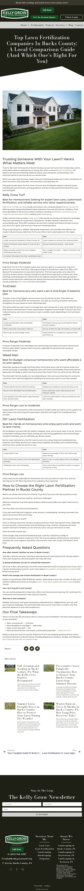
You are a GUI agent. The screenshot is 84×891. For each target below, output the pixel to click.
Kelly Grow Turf (9, 207)
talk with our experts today (26, 639)
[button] (26, 648)
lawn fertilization (65, 170)
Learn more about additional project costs (55, 582)
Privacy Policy (38, 886)
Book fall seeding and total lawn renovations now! (42, 2)
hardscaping (46, 214)
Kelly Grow (33, 218)
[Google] (23, 869)
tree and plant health (20, 214)
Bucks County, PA (70, 207)
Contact (79, 25)
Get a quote (23, 282)
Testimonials (37, 25)
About (23, 25)
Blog (70, 25)
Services (60, 25)
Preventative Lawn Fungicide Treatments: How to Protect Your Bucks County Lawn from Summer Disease (67, 674)
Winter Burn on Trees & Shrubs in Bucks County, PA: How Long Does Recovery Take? (67, 709)
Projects (49, 25)
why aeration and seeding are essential (61, 569)
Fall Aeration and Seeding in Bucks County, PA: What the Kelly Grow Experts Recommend (28, 673)
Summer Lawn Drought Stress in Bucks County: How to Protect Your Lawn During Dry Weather (28, 711)
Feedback (47, 886)
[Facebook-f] (17, 869)
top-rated (23, 207)
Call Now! (47, 10)
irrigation (6, 214)
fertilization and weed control (64, 212)
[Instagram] (11, 869)
